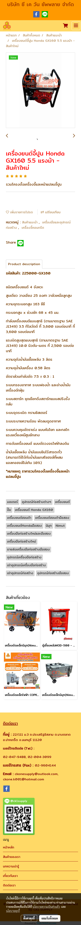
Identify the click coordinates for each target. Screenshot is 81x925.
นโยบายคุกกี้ (13, 911)
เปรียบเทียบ (52, 212)
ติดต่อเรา (9, 885)
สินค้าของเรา (11, 856)
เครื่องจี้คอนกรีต (33, 227)
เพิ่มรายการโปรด (21, 212)
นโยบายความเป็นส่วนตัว (46, 906)
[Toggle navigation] (76, 25)
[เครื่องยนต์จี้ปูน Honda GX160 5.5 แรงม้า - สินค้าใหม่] (40, 90)
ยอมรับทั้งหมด (49, 918)
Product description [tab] (24, 264)
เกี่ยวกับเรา (10, 875)
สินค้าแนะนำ (30, 222)
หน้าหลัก (8, 847)
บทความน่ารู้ (11, 866)
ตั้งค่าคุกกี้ (29, 918)
